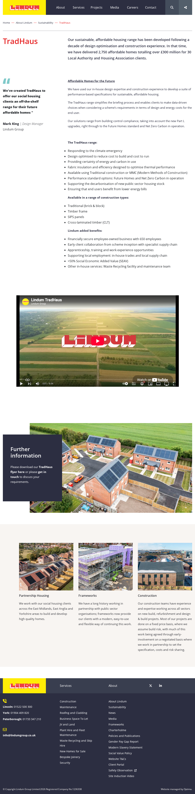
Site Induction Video (121, 776)
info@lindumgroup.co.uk (19, 735)
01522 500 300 (23, 707)
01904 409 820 (20, 713)
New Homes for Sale (73, 751)
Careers (132, 7)
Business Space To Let (74, 719)
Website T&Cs (117, 759)
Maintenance (68, 707)
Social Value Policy (120, 753)
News (112, 713)
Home (6, 22)
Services (79, 7)
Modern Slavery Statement (125, 747)
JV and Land (67, 724)
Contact (150, 7)
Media (114, 7)
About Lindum (24, 22)
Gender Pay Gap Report (123, 741)
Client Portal (116, 764)
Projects (96, 7)
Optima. (188, 789)
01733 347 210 (32, 719)
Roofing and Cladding (73, 713)
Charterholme (117, 730)
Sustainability (45, 22)
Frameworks (116, 724)
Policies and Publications (124, 736)
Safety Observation (121, 770)
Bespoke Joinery (70, 757)
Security (65, 762)
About (60, 7)
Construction (68, 701)
